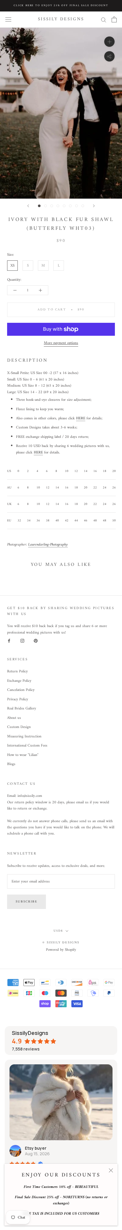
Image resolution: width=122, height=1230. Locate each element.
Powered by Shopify (61, 949)
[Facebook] (9, 641)
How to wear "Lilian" (22, 755)
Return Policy (17, 671)
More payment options (61, 343)
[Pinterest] (36, 641)
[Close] (111, 1170)
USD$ (58, 930)
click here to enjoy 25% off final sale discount (61, 5)
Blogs (11, 764)
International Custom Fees (27, 746)
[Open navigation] (8, 19)
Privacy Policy (17, 699)
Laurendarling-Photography (48, 544)
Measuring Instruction (24, 736)
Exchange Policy (19, 681)
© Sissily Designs (60, 942)
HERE (80, 418)
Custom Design (19, 727)
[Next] (94, 206)
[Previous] (28, 206)
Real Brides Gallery (21, 709)
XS (12, 265)
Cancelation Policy (21, 690)
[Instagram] (22, 641)
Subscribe (26, 902)
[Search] (103, 19)
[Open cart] (114, 19)
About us (14, 718)
